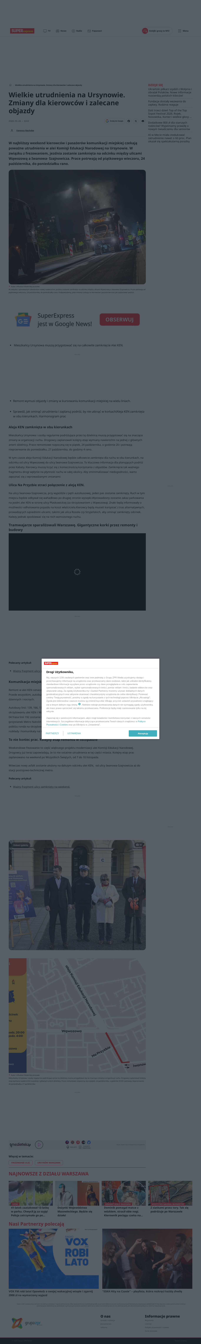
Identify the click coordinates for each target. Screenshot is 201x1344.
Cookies (64, 724)
